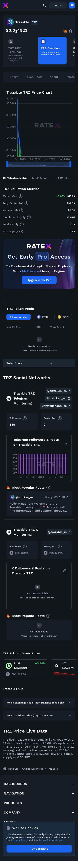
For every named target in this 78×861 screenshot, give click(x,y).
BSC (66, 317)
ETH (45, 317)
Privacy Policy (19, 840)
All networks (18, 317)
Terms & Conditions (50, 840)
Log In (57, 5)
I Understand (39, 848)
